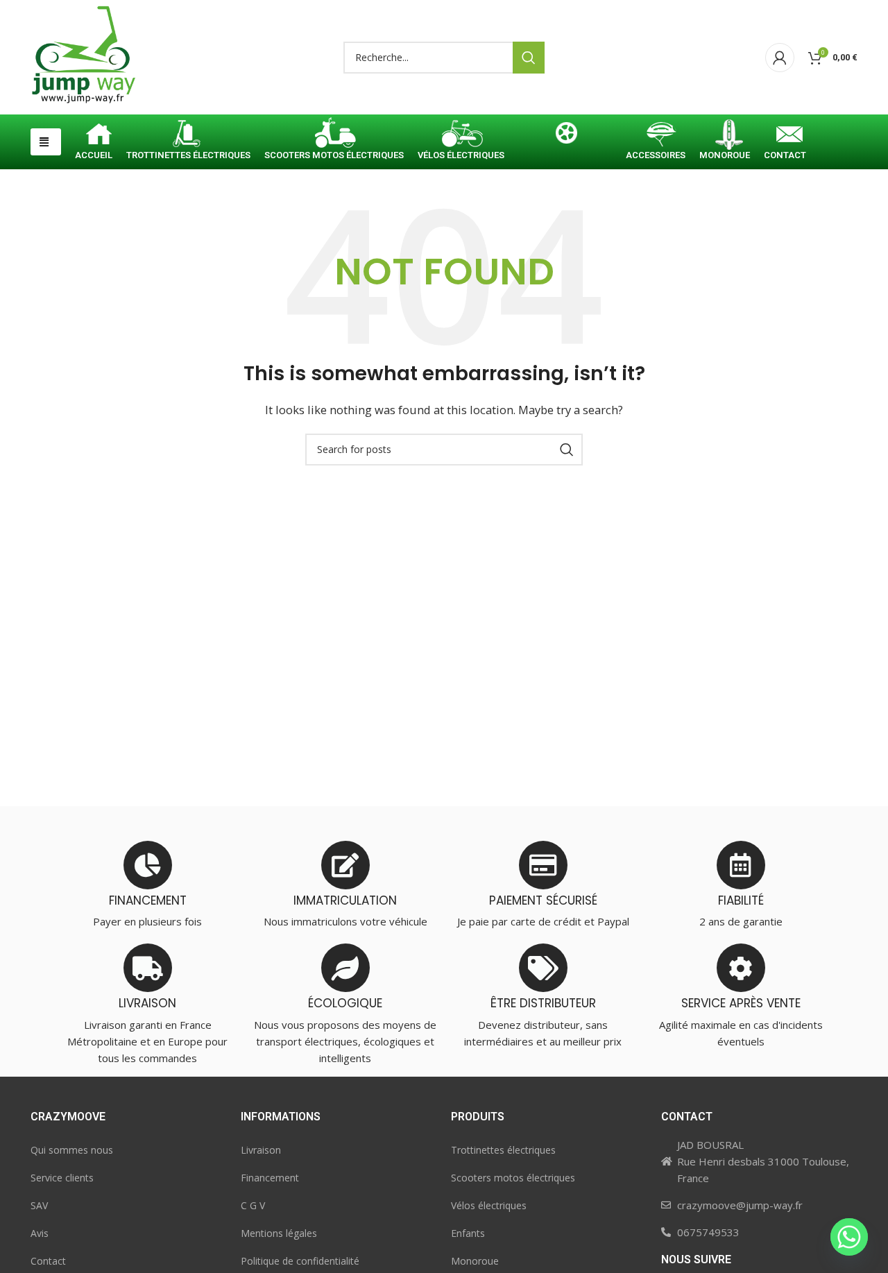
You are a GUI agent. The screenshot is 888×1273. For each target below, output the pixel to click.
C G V (253, 1205)
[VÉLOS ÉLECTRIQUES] (461, 136)
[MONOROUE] (724, 136)
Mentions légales (279, 1233)
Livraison (261, 1149)
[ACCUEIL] (93, 136)
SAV (39, 1205)
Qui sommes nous (72, 1149)
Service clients (62, 1177)
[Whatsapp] (849, 1237)
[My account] (779, 57)
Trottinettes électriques (503, 1149)
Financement (270, 1177)
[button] (46, 141)
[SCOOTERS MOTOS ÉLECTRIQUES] (334, 136)
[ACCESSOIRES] (655, 136)
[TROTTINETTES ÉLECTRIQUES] (188, 136)
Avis (40, 1233)
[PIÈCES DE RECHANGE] (565, 136)
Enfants (468, 1233)
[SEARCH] (529, 58)
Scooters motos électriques (513, 1177)
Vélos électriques (489, 1205)
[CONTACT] (785, 136)
